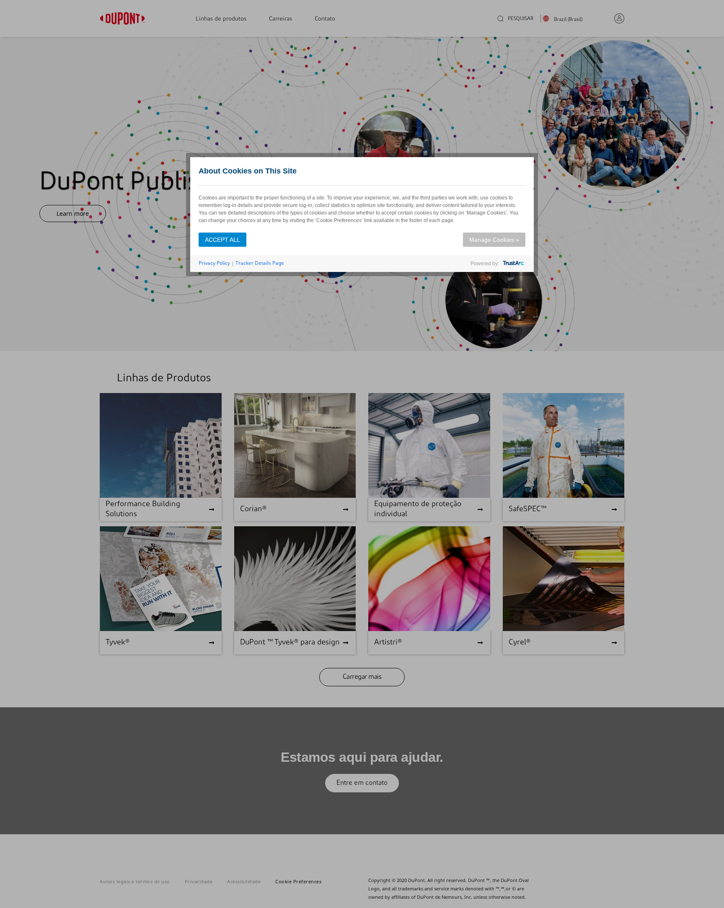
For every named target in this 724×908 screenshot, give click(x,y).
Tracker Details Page (259, 262)
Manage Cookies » (494, 239)
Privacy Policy (214, 262)
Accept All (222, 239)
